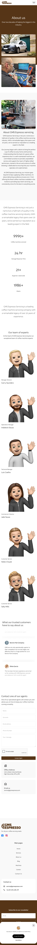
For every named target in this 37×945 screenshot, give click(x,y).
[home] (6, 2)
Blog (18, 861)
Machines (18, 865)
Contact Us (18, 874)
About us (18, 857)
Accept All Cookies (18, 936)
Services (18, 853)
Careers (18, 869)
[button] (34, 3)
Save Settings (18, 940)
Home (18, 849)
